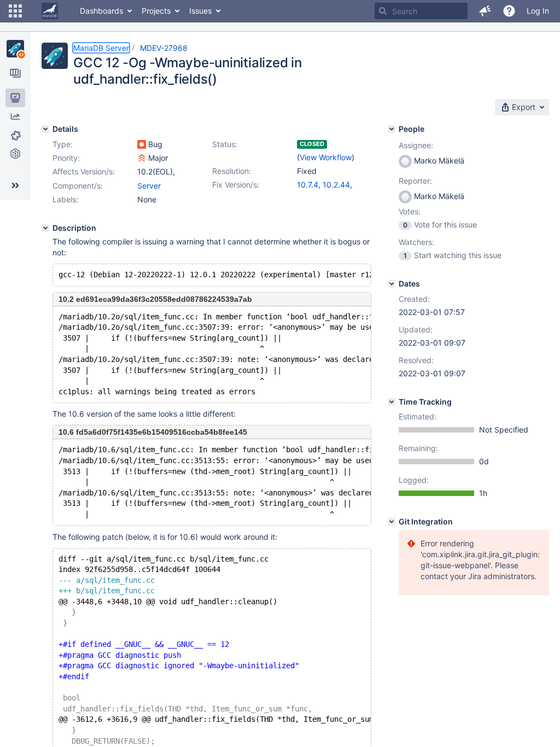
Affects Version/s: (83, 171)
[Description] (45, 228)
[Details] (45, 129)
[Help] (509, 11)
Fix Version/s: (235, 184)
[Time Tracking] (391, 402)
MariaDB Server (101, 47)
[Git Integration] (391, 522)
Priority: (66, 157)
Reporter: (415, 180)
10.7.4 (307, 184)
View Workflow (326, 157)
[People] (391, 129)
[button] (15, 11)
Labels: (65, 199)
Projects (156, 10)
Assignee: (416, 145)
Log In (538, 10)
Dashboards (101, 10)
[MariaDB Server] (15, 48)
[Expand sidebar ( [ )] (15, 185)
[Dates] (391, 284)
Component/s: (77, 185)
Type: (62, 144)
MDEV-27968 (164, 47)
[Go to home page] (49, 11)
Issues (200, 10)
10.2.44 (336, 184)
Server (149, 185)
